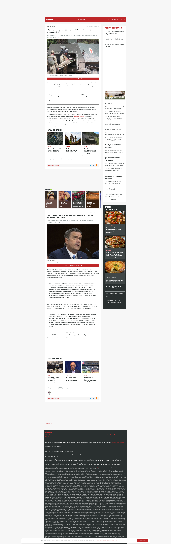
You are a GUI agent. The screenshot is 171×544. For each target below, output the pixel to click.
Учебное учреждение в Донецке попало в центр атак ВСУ (72, 150)
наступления (56, 159)
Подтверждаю (143, 540)
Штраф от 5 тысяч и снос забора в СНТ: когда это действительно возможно (113, 288)
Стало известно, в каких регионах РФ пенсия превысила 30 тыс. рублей (114, 118)
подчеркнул (92, 99)
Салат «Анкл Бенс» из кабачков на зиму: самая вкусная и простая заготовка (113, 230)
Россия (85, 146)
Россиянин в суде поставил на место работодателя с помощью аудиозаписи (114, 145)
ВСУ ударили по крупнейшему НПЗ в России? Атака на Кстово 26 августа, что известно (115, 295)
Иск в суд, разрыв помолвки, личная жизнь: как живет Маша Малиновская (114, 176)
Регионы (50, 146)
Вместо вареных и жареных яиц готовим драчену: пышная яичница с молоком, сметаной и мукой (114, 280)
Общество (108, 250)
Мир (49, 375)
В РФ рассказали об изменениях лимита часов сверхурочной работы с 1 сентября (115, 44)
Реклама (47, 436)
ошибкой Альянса (78, 116)
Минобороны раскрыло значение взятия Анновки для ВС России (90, 151)
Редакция (47, 434)
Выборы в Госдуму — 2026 (81, 19)
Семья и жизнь (109, 225)
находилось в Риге (60, 337)
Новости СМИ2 (48, 423)
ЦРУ (66, 388)
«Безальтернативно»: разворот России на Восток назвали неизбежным (114, 33)
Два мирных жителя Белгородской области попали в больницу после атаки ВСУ (113, 194)
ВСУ (49, 159)
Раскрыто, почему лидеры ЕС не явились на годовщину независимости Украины (53, 381)
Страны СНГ (69, 375)
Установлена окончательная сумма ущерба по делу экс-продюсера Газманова (113, 170)
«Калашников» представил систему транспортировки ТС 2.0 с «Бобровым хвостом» (90, 380)
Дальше (113, 199)
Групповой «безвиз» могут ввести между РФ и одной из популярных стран (113, 183)
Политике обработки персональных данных (105, 540)
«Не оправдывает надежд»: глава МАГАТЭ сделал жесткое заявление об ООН (113, 139)
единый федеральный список (98, 467)
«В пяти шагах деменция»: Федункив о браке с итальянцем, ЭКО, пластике (114, 158)
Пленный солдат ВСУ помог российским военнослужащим (54, 150)
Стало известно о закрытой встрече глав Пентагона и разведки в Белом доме (114, 152)
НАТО (63, 159)
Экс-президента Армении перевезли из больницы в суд (72, 379)
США (69, 159)
